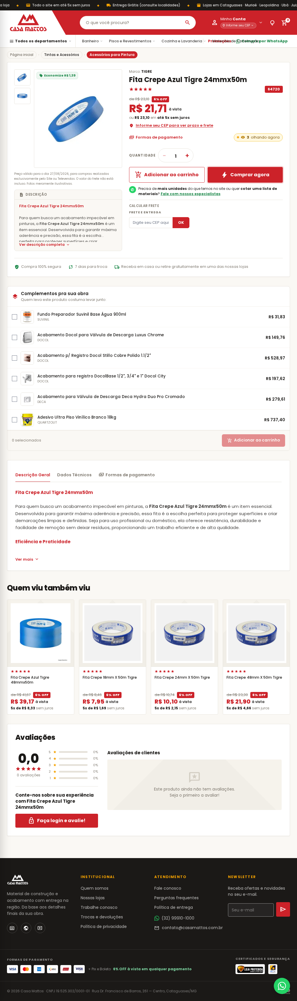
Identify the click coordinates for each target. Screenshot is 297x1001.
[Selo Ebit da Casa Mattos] (272, 969)
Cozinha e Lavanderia (184, 41)
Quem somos (94, 888)
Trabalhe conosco (99, 907)
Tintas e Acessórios (61, 54)
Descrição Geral (32, 475)
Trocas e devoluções (102, 917)
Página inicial (21, 54)
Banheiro (92, 41)
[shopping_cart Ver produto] (40, 633)
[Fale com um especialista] (282, 986)
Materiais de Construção (238, 41)
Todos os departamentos (40, 41)
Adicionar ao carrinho (167, 175)
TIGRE (146, 71)
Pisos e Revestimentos (132, 41)
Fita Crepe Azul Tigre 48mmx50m (30, 680)
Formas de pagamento (156, 137)
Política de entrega (173, 907)
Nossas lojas (93, 898)
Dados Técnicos (74, 475)
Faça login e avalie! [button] (57, 821)
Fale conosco (167, 888)
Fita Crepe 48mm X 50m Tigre (254, 677)
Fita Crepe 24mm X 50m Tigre (182, 677)
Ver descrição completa (44, 245)
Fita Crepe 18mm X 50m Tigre (110, 677)
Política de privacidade (104, 926)
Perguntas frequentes (176, 898)
